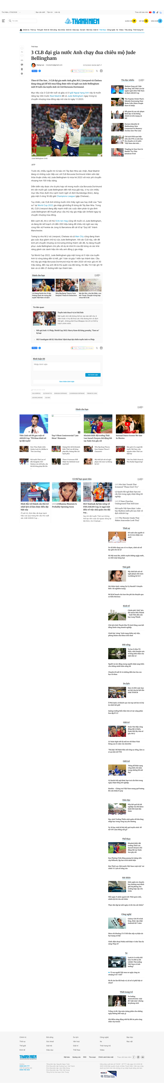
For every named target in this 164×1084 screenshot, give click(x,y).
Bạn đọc (130, 1037)
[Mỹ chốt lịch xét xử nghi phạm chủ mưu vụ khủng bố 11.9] (117, 576)
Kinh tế (46, 30)
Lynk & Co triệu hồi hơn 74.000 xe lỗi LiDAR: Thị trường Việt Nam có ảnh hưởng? (135, 962)
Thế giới (40, 30)
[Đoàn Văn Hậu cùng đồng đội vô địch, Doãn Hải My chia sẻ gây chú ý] (117, 731)
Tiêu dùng (128, 30)
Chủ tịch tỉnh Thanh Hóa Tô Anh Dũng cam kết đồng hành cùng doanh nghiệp (126, 626)
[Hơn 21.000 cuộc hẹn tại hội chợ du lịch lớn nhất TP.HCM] (117, 692)
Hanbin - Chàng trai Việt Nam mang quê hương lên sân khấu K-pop (126, 790)
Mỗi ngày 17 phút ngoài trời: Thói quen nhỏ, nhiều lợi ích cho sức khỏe (124, 898)
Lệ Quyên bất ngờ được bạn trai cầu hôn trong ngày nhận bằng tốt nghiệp (125, 781)
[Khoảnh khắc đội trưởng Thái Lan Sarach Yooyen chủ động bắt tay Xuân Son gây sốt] (117, 847)
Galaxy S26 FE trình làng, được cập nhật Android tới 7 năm (135, 921)
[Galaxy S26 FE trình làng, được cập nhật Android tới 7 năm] (117, 923)
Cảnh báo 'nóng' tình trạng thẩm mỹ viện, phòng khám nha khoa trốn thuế (124, 634)
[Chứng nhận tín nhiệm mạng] (108, 1074)
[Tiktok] (157, 12)
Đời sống (53, 30)
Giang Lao (40, 65)
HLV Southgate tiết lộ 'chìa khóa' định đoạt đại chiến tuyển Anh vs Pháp (65, 339)
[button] (22, 48)
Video (121, 30)
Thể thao (102, 30)
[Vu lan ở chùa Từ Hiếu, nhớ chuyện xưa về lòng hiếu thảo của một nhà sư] (117, 653)
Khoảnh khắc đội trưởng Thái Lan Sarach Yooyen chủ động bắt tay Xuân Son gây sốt (135, 847)
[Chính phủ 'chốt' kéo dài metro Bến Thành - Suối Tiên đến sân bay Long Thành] (117, 614)
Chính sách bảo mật (105, 1057)
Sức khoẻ (50, 1041)
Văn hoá (76, 1041)
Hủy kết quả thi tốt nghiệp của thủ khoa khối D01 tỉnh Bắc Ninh (135, 807)
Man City (79, 236)
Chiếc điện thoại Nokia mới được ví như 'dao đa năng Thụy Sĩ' (126, 943)
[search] (22, 21)
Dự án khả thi (47, 393)
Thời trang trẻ (138, 30)
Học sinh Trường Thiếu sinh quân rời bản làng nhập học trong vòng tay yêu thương (125, 820)
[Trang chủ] (21, 30)
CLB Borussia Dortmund (77, 393)
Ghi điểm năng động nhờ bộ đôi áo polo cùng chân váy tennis (125, 1020)
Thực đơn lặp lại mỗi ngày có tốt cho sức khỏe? (126, 905)
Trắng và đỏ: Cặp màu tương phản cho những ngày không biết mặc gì (125, 1012)
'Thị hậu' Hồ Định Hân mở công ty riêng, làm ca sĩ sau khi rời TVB (126, 751)
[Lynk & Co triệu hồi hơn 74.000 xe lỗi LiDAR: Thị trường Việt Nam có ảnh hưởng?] (117, 962)
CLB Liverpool (36, 393)
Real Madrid (55, 96)
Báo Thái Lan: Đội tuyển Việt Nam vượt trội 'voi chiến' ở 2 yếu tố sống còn (126, 867)
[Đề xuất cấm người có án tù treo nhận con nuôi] (117, 537)
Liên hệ (57, 12)
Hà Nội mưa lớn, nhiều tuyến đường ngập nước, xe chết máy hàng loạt (126, 557)
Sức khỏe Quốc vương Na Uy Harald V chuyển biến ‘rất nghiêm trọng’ (125, 587)
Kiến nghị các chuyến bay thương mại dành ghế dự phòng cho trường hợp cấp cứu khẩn (136, 886)
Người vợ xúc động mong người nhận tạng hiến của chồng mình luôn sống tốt (126, 665)
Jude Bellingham (75, 96)
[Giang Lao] (33, 65)
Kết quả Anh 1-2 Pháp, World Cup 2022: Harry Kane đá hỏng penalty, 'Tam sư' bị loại (67, 331)
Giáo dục (75, 30)
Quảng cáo (76, 1057)
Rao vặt (130, 1041)
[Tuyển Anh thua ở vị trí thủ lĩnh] (44, 318)
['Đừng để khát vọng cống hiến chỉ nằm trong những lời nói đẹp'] (117, 770)
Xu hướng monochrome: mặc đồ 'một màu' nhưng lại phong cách (135, 999)
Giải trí (95, 30)
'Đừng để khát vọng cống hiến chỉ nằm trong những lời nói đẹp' (135, 769)
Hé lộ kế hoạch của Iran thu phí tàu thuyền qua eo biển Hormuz (126, 595)
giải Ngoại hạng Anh (79, 93)
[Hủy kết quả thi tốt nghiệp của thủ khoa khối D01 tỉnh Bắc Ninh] (117, 808)
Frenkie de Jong (92, 393)
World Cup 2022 (45, 205)
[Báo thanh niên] (82, 20)
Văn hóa (89, 30)
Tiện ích (50, 12)
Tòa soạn (92, 1057)
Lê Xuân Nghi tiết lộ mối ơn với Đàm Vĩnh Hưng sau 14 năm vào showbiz (124, 743)
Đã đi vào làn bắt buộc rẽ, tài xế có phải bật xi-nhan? (125, 982)
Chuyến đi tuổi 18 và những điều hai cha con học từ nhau (125, 673)
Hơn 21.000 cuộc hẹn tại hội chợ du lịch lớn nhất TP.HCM (136, 690)
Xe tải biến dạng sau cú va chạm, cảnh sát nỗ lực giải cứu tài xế (125, 549)
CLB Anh (47, 397)
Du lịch (82, 30)
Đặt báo (67, 1057)
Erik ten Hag (62, 221)
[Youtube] (150, 12)
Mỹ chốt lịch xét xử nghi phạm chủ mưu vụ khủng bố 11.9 (135, 574)
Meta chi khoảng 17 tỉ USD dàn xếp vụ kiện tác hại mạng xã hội (125, 934)
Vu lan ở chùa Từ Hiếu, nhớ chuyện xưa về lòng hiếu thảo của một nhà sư (136, 652)
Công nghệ (111, 30)
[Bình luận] (22, 64)
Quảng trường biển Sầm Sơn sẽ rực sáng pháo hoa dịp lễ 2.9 (125, 712)
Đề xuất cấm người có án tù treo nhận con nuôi (136, 535)
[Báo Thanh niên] (28, 1057)
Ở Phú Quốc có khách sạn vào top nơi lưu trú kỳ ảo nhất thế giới (126, 704)
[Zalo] (161, 12)
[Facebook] (154, 12)
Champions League (66, 196)
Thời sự (33, 30)
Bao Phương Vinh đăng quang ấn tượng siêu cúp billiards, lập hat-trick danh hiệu (125, 859)
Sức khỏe (61, 30)
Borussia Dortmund (60, 393)
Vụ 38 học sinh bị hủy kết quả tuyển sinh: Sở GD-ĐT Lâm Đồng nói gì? (125, 828)
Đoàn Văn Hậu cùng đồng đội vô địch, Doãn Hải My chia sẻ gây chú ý (135, 730)
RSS (84, 1057)
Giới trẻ (68, 30)
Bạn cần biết (40, 12)
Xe (117, 30)
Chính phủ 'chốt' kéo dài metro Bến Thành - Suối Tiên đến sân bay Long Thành (136, 613)
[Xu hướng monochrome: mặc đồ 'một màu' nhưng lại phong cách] (117, 1000)
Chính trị (26, 30)
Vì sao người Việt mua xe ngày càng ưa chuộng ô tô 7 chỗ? (124, 973)
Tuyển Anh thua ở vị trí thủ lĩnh (70, 313)
